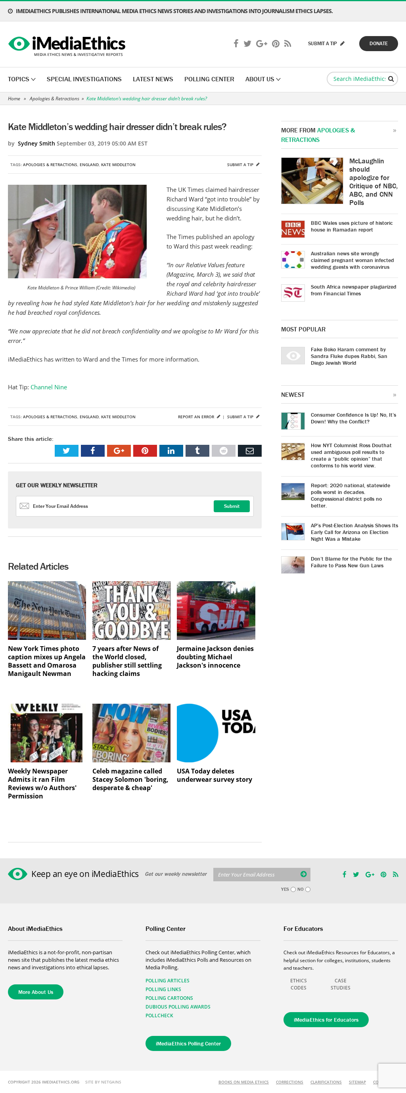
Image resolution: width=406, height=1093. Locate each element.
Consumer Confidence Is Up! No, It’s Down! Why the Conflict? (353, 418)
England (89, 164)
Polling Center (209, 79)
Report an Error (196, 416)
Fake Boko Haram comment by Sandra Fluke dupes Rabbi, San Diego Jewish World (349, 356)
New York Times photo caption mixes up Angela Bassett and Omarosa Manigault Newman (47, 661)
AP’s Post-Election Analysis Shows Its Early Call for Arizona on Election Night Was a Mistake (354, 532)
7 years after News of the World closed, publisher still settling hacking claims (127, 661)
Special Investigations (84, 79)
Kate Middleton (118, 164)
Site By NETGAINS (103, 1082)
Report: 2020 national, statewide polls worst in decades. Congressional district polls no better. (350, 495)
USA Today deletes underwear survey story (214, 775)
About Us (259, 79)
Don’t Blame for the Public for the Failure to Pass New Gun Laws (351, 562)
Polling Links (163, 989)
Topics (18, 79)
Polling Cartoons (169, 998)
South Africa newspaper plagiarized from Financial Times (353, 290)
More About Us (35, 991)
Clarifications (326, 1082)
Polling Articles (168, 980)
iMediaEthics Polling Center (188, 1043)
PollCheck (159, 1015)
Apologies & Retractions (54, 98)
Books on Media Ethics (243, 1082)
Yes (285, 889)
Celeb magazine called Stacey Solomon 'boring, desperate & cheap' (130, 779)
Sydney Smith (36, 143)
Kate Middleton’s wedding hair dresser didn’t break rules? (146, 98)
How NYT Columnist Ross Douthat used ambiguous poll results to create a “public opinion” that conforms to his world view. (351, 455)
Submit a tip (241, 164)
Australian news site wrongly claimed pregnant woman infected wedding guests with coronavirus (352, 260)
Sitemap (357, 1082)
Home (14, 98)
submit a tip (323, 43)
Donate (379, 43)
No (300, 889)
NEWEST (292, 394)
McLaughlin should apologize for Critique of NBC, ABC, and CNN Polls (373, 181)
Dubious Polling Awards (178, 1006)
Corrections (289, 1082)
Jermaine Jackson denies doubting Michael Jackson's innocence (215, 657)
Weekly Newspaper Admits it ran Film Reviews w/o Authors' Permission (42, 783)
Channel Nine (49, 387)
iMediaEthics (68, 44)
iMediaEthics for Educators (326, 1019)
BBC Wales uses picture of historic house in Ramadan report (352, 226)
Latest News (153, 79)
